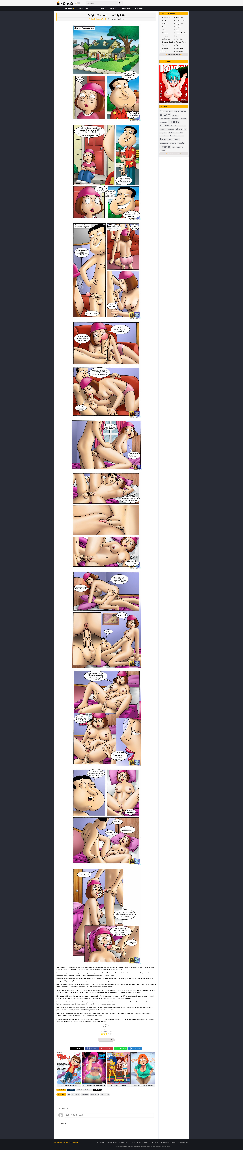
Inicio (58, 8)
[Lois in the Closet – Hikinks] (143, 1084)
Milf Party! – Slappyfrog (69, 1085)
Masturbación (173, 133)
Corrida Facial (85, 1094)
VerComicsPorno (181, 21)
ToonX (164, 51)
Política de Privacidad (169, 1142)
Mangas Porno (163, 133)
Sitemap (156, 1142)
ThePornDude (126, 8)
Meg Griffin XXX (94, 1094)
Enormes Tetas (163, 122)
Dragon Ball (179, 24)
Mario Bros (179, 39)
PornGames (139, 8)
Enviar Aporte (112, 1142)
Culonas (165, 115)
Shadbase (165, 48)
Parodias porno (105, 1094)
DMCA (133, 1142)
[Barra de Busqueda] (121, 3)
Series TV (181, 143)
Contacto (102, 1142)
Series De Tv (173, 143)
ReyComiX (92, 19)
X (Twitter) (96, 1089)
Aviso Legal (123, 1142)
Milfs (181, 133)
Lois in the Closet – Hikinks (143, 1085)
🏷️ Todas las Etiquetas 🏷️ (173, 154)
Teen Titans (179, 48)
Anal (68, 1094)
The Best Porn (183, 1142)
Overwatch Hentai (167, 42)
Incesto (162, 129)
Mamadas (181, 129)
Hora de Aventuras (181, 33)
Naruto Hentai (174, 136)
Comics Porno (83, 8)
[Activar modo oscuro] (77, 3)
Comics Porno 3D (180, 111)
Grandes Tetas (174, 125)
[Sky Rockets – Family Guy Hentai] (94, 1084)
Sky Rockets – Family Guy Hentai (94, 1085)
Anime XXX (179, 18)
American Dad (166, 18)
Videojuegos (162, 150)
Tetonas (165, 146)
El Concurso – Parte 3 (118, 1085)
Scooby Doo (164, 126)
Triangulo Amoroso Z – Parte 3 (173, 102)
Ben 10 (164, 21)
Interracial (165, 36)
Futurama (165, 33)
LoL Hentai (179, 36)
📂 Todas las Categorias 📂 (174, 54)
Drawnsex (79, 1089)
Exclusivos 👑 (69, 8)
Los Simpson (166, 39)
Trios (173, 147)
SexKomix (175, 115)
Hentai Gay (180, 147)
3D (94, 8)
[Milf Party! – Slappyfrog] (69, 1084)
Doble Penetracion (165, 118)
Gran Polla (182, 125)
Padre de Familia (101, 19)
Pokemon (179, 45)
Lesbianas (170, 129)
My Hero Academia (164, 136)
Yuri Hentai (179, 51)
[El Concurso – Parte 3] (119, 1084)
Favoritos (113, 8)
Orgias (181, 135)
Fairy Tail (178, 27)
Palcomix (164, 45)
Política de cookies (144, 1142)
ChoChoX (165, 24)
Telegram (70, 1089)
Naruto (103, 8)
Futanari (164, 30)
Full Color (174, 121)
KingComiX (169, 111)
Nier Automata (183, 118)
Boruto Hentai (180, 30)
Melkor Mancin (164, 143)
